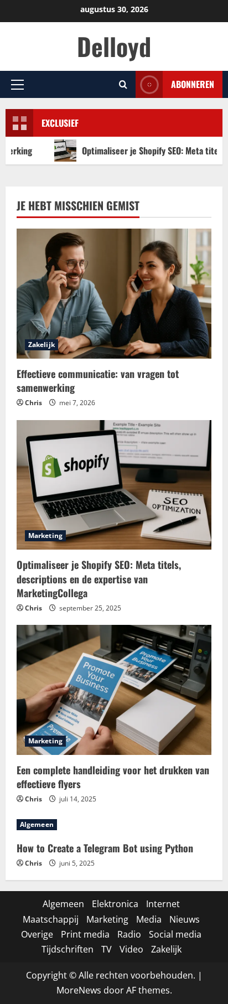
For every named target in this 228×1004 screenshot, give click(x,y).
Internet (163, 904)
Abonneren (192, 84)
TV (106, 949)
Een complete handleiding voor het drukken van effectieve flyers (113, 777)
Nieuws (184, 919)
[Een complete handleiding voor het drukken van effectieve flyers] (114, 690)
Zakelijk (41, 344)
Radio (129, 934)
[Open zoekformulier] (123, 84)
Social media (175, 934)
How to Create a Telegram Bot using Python (105, 848)
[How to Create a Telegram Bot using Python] (114, 824)
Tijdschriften (68, 949)
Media (149, 919)
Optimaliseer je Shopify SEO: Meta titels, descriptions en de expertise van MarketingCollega (99, 578)
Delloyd (114, 46)
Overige (37, 934)
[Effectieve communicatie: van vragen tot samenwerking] (114, 294)
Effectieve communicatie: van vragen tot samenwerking (98, 380)
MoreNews (78, 990)
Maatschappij (51, 919)
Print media (85, 934)
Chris (33, 402)
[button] (17, 84)
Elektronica (115, 904)
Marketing (45, 535)
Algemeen (37, 824)
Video (131, 949)
